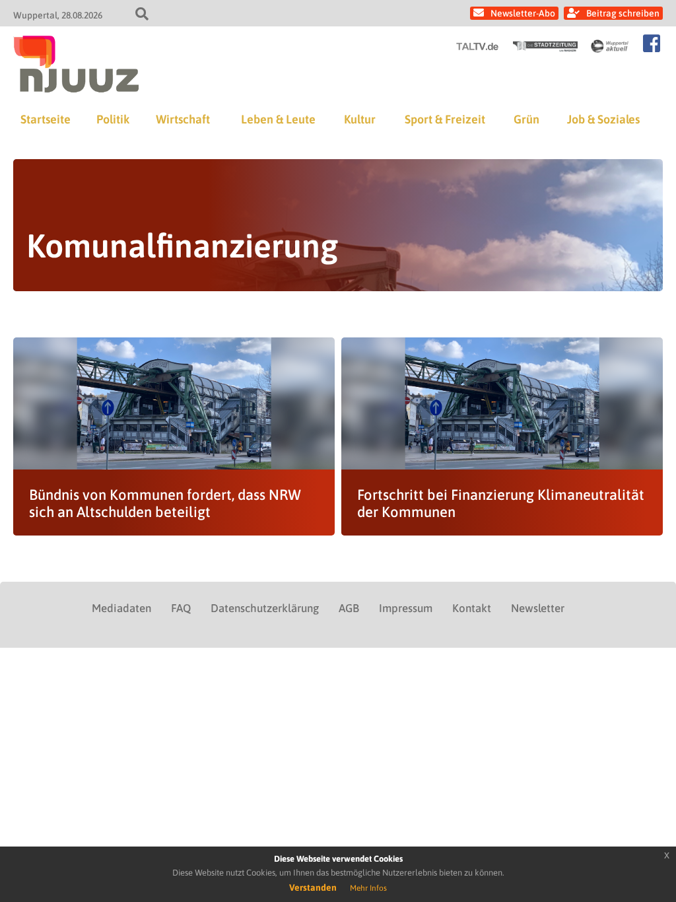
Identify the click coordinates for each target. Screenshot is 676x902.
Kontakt (471, 608)
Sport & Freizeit (445, 119)
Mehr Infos (368, 888)
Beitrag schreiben (622, 13)
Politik (112, 119)
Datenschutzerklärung (265, 608)
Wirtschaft (183, 119)
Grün (526, 119)
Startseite (45, 119)
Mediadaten (121, 608)
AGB (349, 608)
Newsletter (537, 608)
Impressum (405, 608)
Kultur (360, 119)
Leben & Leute (278, 119)
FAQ (181, 608)
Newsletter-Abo (522, 13)
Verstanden (313, 887)
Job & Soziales (603, 119)
